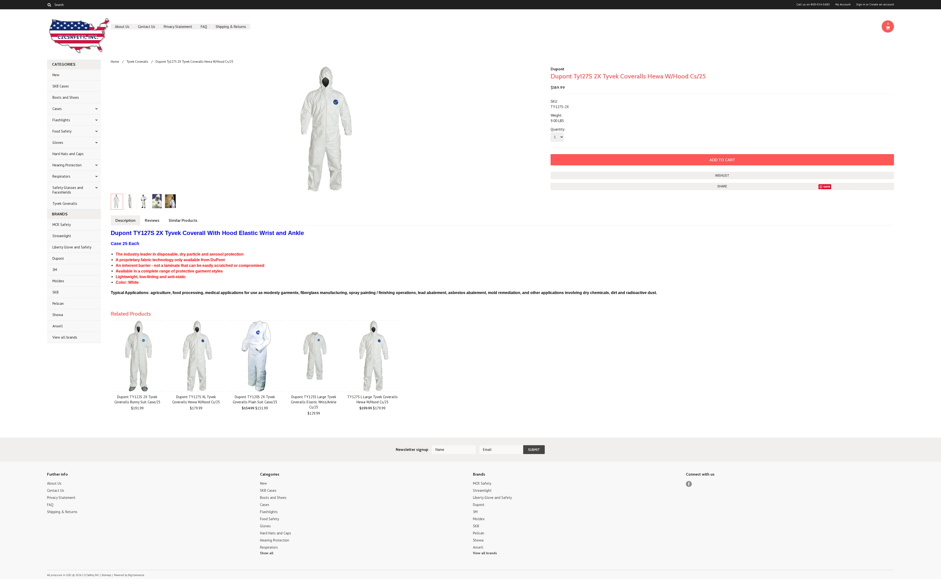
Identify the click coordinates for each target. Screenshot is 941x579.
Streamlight (61, 236)
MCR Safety (61, 224)
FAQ (204, 26)
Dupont (58, 258)
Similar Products (183, 220)
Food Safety (62, 131)
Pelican (58, 303)
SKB (55, 292)
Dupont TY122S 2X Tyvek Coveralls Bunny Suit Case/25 (137, 399)
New (55, 75)
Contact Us (146, 26)
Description (125, 220)
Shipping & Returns (231, 26)
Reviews (152, 220)
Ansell (57, 326)
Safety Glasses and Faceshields (67, 190)
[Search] (49, 4)
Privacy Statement (178, 26)
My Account (843, 4)
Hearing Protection (67, 165)
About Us (122, 26)
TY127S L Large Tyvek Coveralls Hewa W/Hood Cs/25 (372, 399)
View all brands (64, 337)
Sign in (860, 4)
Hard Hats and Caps (68, 153)
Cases (57, 108)
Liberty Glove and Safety (71, 247)
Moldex (58, 281)
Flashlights (61, 120)
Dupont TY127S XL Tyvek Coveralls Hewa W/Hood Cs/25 (196, 399)
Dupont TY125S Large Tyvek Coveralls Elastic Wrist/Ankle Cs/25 (313, 401)
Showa (57, 314)
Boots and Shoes (65, 97)
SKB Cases (60, 86)
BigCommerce (136, 575)
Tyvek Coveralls (64, 203)
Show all (266, 553)
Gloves (57, 142)
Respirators (61, 176)
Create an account (881, 4)
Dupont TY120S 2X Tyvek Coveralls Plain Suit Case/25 (255, 399)
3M (54, 269)
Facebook (689, 484)
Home (115, 62)
